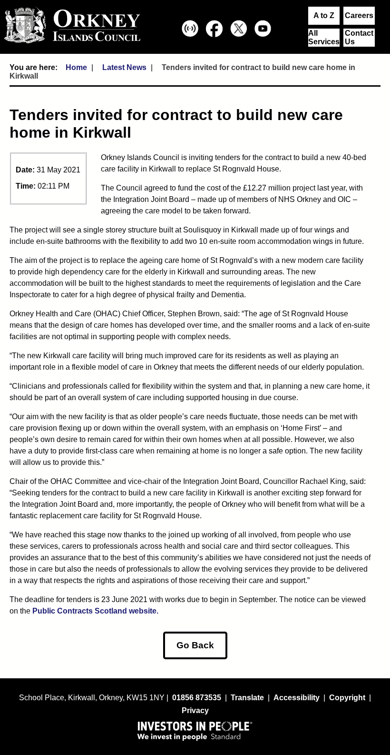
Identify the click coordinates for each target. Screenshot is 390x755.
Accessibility (296, 698)
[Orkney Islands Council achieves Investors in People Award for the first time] (195, 731)
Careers (359, 15)
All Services (324, 37)
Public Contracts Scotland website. (95, 611)
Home (76, 67)
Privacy (195, 710)
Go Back (195, 645)
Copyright (347, 698)
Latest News (124, 67)
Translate (247, 698)
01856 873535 (196, 698)
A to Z (323, 15)
